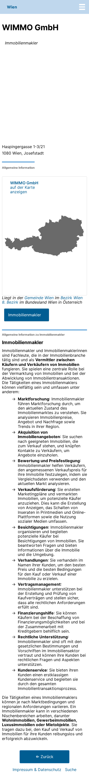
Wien (12, 6)
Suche (70, 769)
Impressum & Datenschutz (37, 769)
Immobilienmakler (24, 314)
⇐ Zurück (44, 756)
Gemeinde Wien (39, 297)
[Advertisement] (44, 95)
